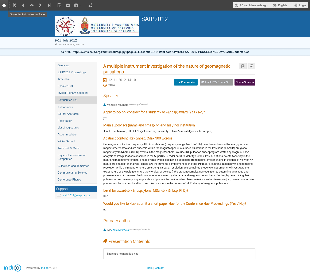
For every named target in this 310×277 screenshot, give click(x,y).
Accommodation (67, 134)
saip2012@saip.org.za (76, 195)
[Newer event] (40, 5)
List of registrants (68, 127)
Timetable (64, 79)
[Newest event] (48, 5)
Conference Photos (69, 179)
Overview (63, 65)
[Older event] (23, 5)
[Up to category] (32, 5)
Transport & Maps (69, 148)
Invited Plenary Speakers (73, 92)
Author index (65, 107)
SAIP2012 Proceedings (72, 72)
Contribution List (67, 100)
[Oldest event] (15, 5)
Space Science (245, 82)
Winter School (66, 141)
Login (302, 5)
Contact (159, 268)
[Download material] (67, 5)
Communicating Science (72, 172)
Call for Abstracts (68, 113)
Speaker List (65, 86)
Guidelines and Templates (73, 165)
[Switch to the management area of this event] (90, 5)
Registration (65, 120)
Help (149, 268)
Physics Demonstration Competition (72, 157)
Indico (45, 268)
